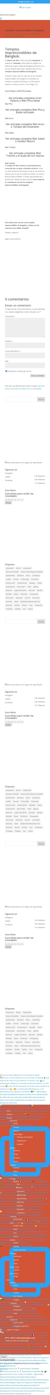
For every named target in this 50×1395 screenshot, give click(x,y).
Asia (29, 34)
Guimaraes (17, 1256)
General (9, 1114)
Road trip (9, 602)
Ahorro (18, 568)
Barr (18, 1184)
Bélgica (12, 1148)
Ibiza (15, 1175)
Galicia (39, 583)
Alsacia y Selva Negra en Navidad (32, 572)
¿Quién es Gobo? (13, 1330)
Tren (24, 609)
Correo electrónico (12, 351)
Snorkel (17, 605)
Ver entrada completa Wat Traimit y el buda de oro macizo (25, 154)
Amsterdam (17, 1219)
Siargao (16, 1300)
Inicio (9, 1111)
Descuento (34, 579)
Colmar (19, 1188)
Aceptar (3, 1357)
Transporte (38, 605)
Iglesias (35, 587)
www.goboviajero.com (25, 1338)
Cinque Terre (18, 1225)
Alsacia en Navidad (12, 572)
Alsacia (16, 1181)
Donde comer (10, 583)
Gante (15, 1161)
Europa (9, 1118)
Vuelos (30, 609)
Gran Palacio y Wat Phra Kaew (18, 91)
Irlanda (12, 1240)
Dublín (15, 1243)
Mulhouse (20, 1202)
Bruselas (16, 1158)
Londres (16, 1270)
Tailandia (8, 36)
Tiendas (24, 605)
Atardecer (20, 576)
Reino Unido (14, 1267)
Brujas (15, 1154)
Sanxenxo (9, 605)
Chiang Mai (17, 1310)
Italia (12, 1223)
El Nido (16, 1292)
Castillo (8, 579)
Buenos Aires (18, 1322)
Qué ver (27, 598)
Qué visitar (36, 598)
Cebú (15, 1289)
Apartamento (10, 576)
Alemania (13, 1121)
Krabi (15, 1313)
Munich (16, 1131)
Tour (30, 605)
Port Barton (17, 1296)
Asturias (16, 1168)
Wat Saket (9, 133)
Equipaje (32, 583)
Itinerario (9, 590)
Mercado (32, 590)
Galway (16, 1246)
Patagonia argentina (21, 1326)
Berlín (15, 1123)
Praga (15, 1276)
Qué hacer (19, 598)
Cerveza (15, 579)
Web (6, 361)
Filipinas (13, 1282)
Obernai (20, 1206)
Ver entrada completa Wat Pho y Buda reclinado (25, 111)
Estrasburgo (21, 1195)
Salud (16, 602)
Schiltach (20, 1144)
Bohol (15, 1285)
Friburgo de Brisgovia (25, 1137)
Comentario (10, 316)
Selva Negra (17, 1134)
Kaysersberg (21, 1198)
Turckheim (21, 1213)
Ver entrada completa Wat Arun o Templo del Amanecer (25, 125)
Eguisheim (20, 1191)
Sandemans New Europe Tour (30, 602)
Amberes (16, 1150)
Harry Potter (21, 587)
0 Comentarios (19, 36)
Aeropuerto (10, 568)
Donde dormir (22, 583)
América (10, 1317)
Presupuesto (34, 594)
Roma (15, 1236)
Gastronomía (10, 587)
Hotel (29, 587)
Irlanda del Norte (19, 1250)
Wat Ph (8, 104)
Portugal (13, 1253)
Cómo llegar (25, 579)
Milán (15, 1229)
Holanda (13, 1216)
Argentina (13, 1320)
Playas (16, 594)
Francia (12, 1178)
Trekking (17, 609)
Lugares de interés (20, 590)
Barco (28, 576)
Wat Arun (9, 118)
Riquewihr (20, 1209)
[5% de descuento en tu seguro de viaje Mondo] (23, 462)
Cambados (36, 576)
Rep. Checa (14, 1273)
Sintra (15, 1263)
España (12, 1165)
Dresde (16, 1127)
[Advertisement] (25, 269)
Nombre (9, 341)
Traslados (9, 609)
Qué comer (9, 598)
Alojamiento (27, 568)
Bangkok (35, 34)
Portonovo (23, 594)
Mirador (39, 590)
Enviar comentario (37, 376)
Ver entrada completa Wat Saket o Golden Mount (25, 140)
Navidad (9, 594)
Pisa (15, 1233)
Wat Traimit (10, 147)
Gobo (10, 34)
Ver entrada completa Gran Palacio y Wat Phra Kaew (25, 99)
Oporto (16, 1260)
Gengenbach (21, 1141)
